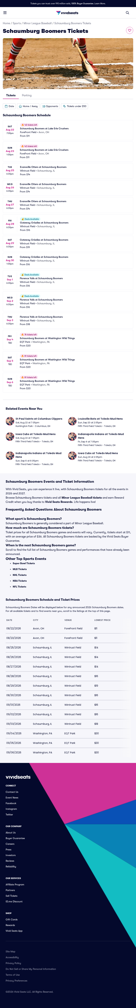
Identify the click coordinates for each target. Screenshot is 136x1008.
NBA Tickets (20, 580)
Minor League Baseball (38, 23)
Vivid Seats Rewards (58, 502)
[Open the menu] (5, 12)
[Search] (127, 12)
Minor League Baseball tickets (82, 497)
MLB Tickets (20, 569)
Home (6, 23)
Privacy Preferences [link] (16, 980)
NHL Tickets (20, 575)
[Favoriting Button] (129, 30)
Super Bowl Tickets (24, 563)
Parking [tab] (27, 95)
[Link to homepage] (68, 13)
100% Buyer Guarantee (82, 3)
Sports (17, 23)
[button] (9, 106)
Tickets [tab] (11, 95)
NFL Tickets (19, 586)
